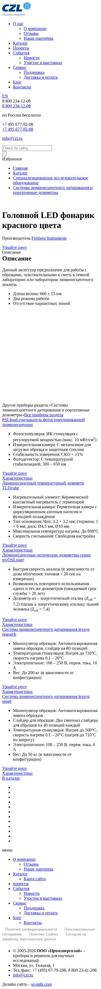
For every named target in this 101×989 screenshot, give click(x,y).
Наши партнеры (38, 869)
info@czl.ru (23, 975)
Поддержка (34, 908)
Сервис (19, 903)
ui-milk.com (41, 984)
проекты (21, 883)
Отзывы (31, 864)
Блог (17, 917)
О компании (24, 859)
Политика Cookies (43, 934)
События (21, 888)
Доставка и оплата (41, 913)
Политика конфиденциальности (31, 929)
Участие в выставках (43, 898)
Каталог (20, 874)
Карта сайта (35, 878)
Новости (32, 893)
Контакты (33, 922)
